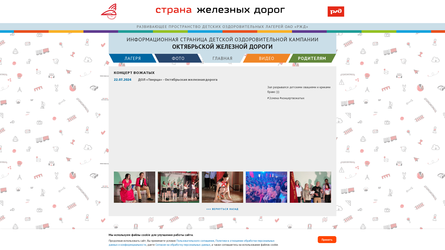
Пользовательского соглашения (195, 240)
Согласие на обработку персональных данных (182, 244)
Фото (178, 58)
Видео (266, 58)
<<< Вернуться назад (222, 209)
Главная (223, 58)
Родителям (312, 58)
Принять (327, 239)
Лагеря (133, 58)
